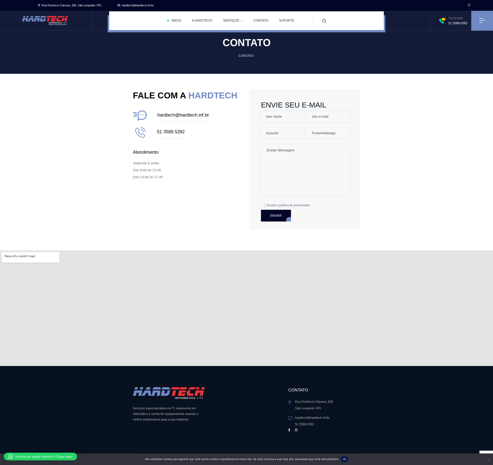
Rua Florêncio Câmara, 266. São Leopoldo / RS (71, 5)
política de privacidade (294, 205)
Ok (344, 459)
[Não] (488, 459)
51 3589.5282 (171, 131)
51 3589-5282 (457, 23)
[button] (40, 456)
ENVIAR (276, 215)
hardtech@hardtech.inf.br (138, 5)
